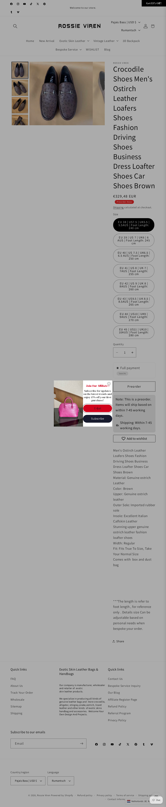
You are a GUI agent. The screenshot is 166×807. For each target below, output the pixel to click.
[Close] (109, 384)
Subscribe (97, 418)
